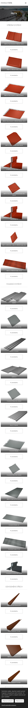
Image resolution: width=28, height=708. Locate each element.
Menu (25, 2)
